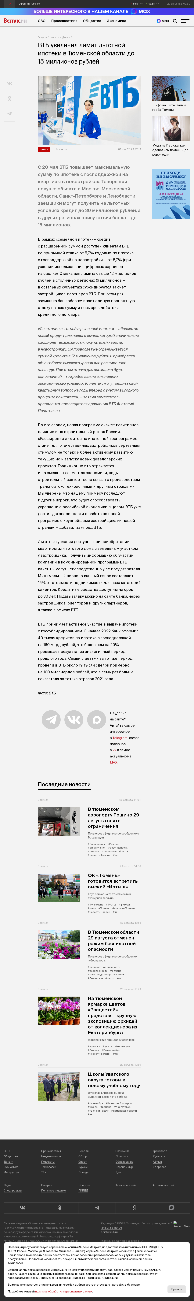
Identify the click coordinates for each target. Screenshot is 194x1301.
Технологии (48, 1167)
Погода (83, 1172)
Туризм (83, 1167)
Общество (92, 21)
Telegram (120, 738)
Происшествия (64, 21)
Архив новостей (163, 1185)
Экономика (116, 21)
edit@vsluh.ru (109, 1232)
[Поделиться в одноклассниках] (9, 98)
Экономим (122, 1151)
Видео (8, 1185)
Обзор (82, 1156)
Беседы (83, 1151)
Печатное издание (53, 1190)
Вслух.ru (15, 20)
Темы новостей (126, 1185)
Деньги (66, 37)
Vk (114, 750)
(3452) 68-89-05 (111, 1227)
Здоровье (159, 1167)
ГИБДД (83, 1190)
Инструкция (11, 1172)
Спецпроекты (13, 1190)
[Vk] (22, 1208)
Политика (122, 1156)
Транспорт (160, 1151)
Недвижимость (51, 1156)
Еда (118, 1172)
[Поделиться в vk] (9, 83)
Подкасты (48, 1161)
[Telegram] (97, 1208)
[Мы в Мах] (163, 21)
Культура (159, 1156)
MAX (113, 762)
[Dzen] (134, 1208)
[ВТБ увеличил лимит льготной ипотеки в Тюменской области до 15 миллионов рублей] (89, 110)
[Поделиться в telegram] (9, 113)
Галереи (46, 1185)
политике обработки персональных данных (63, 1291)
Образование (124, 1161)
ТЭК (43, 1172)
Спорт (82, 1161)
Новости (54, 37)
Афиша (157, 1161)
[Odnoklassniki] (59, 1208)
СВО (41, 21)
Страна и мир (124, 1167)
